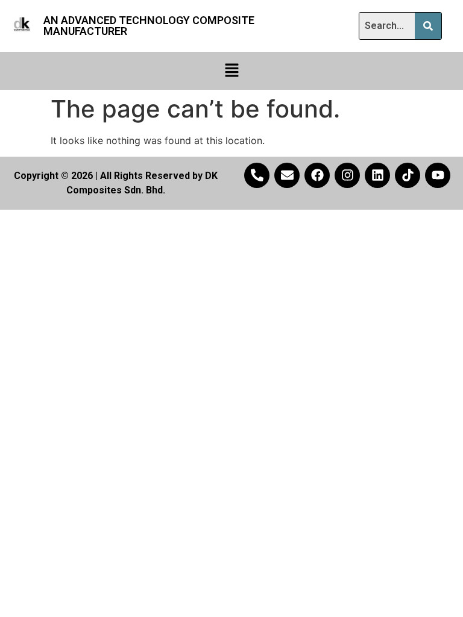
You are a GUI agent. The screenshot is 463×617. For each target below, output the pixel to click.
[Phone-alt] (256, 175)
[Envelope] (287, 175)
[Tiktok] (407, 175)
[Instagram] (347, 175)
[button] (231, 71)
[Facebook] (317, 175)
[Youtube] (437, 175)
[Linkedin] (377, 175)
